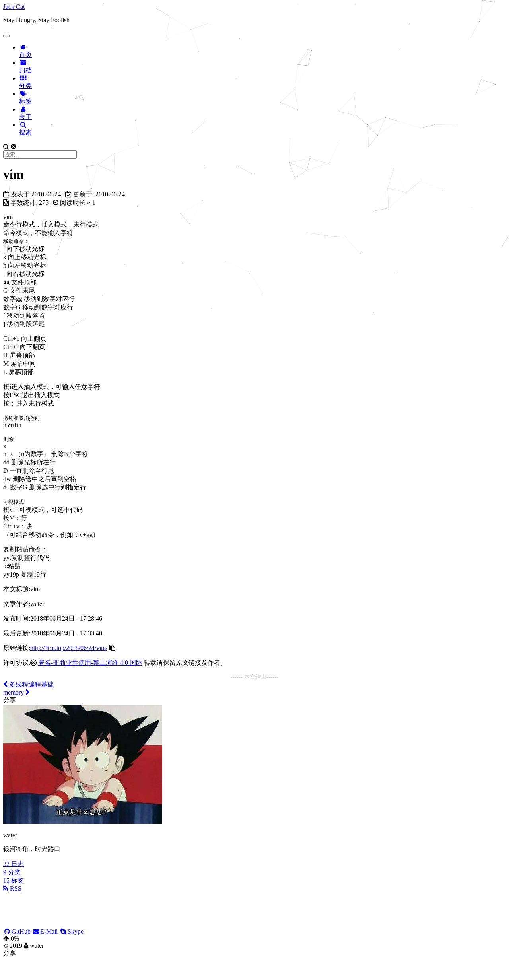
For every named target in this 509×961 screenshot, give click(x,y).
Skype (76, 931)
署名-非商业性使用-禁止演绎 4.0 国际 (90, 662)
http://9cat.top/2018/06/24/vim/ (68, 648)
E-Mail (49, 931)
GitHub (21, 931)
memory (14, 692)
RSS (14, 888)
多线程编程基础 (31, 684)
